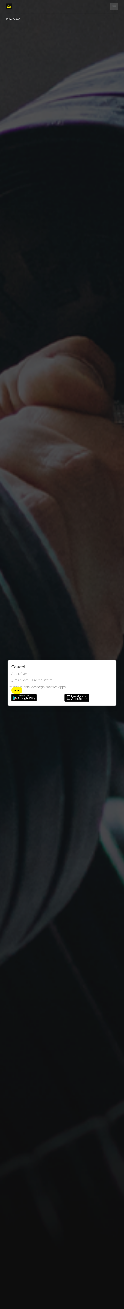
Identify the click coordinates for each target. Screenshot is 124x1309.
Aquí (16, 690)
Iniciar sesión (13, 19)
